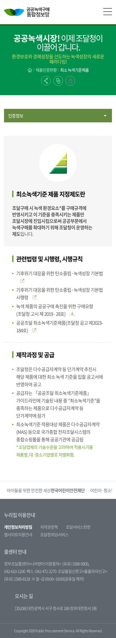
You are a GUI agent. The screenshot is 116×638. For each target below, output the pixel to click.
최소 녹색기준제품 (74, 70)
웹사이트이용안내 (18, 535)
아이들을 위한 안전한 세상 (46, 490)
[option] (45, 490)
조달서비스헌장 (78, 527)
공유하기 (46, 80)
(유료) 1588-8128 (17, 579)
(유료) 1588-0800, (75, 564)
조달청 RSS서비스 (54, 535)
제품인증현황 (46, 70)
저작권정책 (49, 527)
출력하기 (70, 81)
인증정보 (15, 115)
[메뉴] (107, 11)
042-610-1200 (14, 571)
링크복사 (58, 81)
